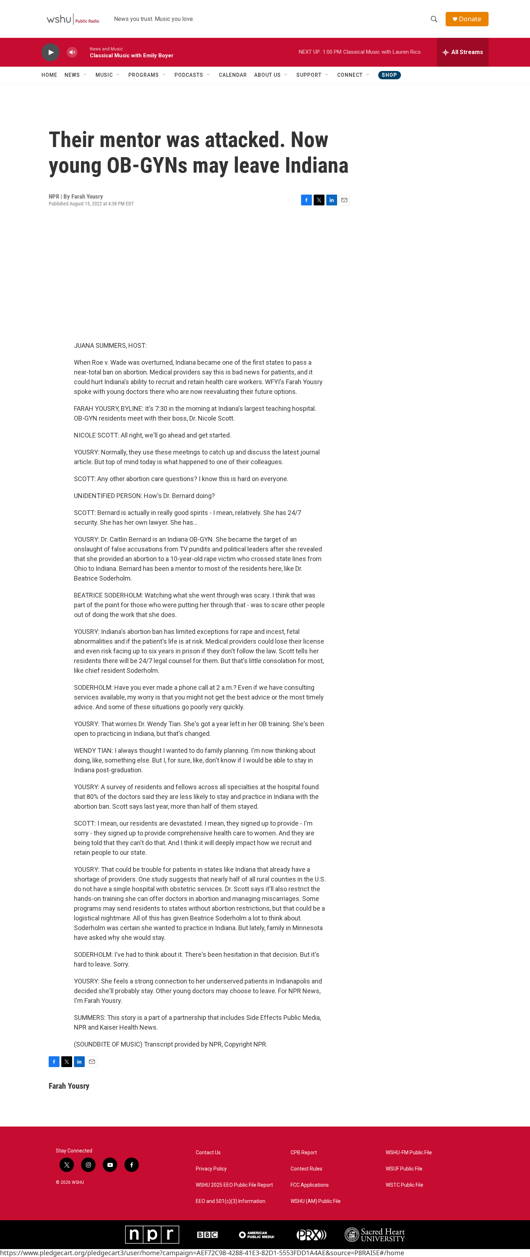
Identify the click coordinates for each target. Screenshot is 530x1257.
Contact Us (208, 1152)
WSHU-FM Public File (409, 1152)
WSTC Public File (404, 1185)
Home (49, 75)
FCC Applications (310, 1185)
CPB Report (304, 1152)
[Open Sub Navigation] (85, 75)
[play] (50, 52)
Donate (470, 19)
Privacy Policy (211, 1169)
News (72, 75)
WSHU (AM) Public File (316, 1201)
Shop (389, 75)
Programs (143, 75)
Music (104, 75)
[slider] (84, 52)
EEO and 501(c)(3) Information (230, 1201)
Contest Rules (306, 1169)
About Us (267, 75)
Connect (350, 75)
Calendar (233, 75)
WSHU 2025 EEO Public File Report (234, 1185)
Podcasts (189, 75)
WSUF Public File (404, 1169)
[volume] (72, 52)
